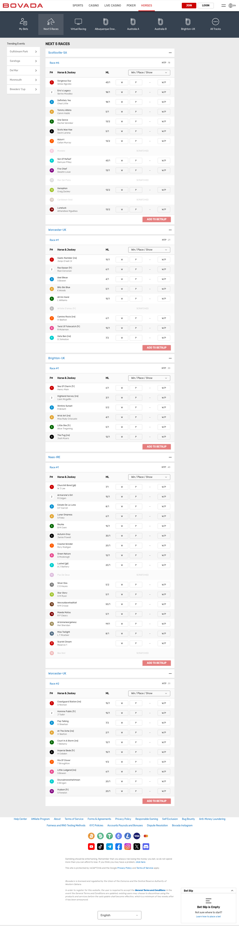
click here (140, 862)
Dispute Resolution (157, 825)
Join (189, 5)
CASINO (94, 5)
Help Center (20, 819)
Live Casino (112, 5)
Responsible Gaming (146, 819)
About (57, 819)
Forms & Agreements (99, 819)
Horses (146, 5)
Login (205, 5)
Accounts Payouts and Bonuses (125, 825)
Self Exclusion (170, 819)
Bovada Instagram (182, 825)
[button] (122, 82)
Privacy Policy (123, 819)
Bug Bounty (188, 819)
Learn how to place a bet (208, 916)
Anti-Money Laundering (212, 819)
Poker (131, 5)
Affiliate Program (40, 819)
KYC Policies (96, 825)
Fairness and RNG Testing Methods (66, 825)
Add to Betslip (156, 219)
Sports (78, 5)
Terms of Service (74, 819)
